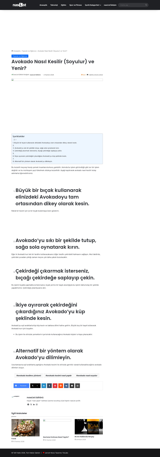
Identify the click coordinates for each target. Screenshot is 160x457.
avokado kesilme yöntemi (29, 375)
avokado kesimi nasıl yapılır (59, 375)
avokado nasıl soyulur (87, 375)
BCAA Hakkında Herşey (84, 436)
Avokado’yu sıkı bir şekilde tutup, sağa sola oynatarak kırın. (37, 148)
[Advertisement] (80, 29)
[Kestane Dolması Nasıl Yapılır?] (57, 427)
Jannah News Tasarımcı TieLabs (56, 453)
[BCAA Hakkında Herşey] (89, 426)
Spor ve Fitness (75, 5)
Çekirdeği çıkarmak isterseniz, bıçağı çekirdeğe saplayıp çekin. (38, 151)
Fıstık (13, 438)
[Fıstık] (25, 427)
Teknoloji (54, 5)
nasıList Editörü (35, 75)
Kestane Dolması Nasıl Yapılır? (56, 437)
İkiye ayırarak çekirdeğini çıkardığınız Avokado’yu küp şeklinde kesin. (41, 156)
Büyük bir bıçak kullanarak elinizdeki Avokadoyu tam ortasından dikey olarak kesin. (45, 143)
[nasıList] (19, 5)
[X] (31, 404)
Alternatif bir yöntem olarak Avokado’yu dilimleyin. (33, 161)
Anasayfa (43, 5)
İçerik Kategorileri (92, 5)
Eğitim (63, 5)
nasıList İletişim (110, 5)
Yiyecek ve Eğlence (29, 51)
